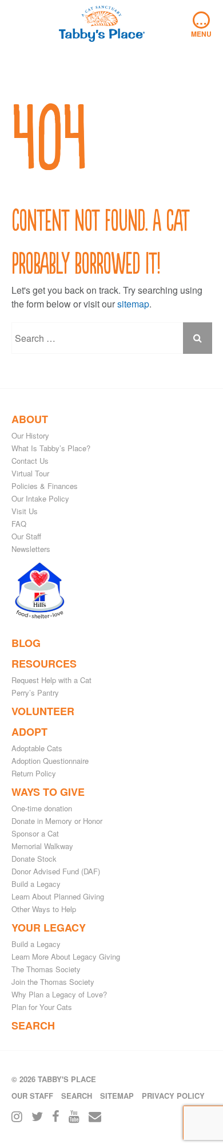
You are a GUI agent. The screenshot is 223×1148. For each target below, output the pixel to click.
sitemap (133, 303)
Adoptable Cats (36, 748)
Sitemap (117, 1095)
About (29, 419)
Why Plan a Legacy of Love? (59, 994)
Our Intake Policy (40, 498)
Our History (30, 435)
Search (33, 1025)
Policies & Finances (44, 485)
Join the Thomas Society (52, 981)
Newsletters (30, 548)
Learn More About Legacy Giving (65, 956)
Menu (201, 25)
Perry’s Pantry (35, 692)
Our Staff (26, 536)
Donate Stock (34, 858)
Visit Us (24, 511)
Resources (44, 663)
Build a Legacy (36, 883)
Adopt (29, 731)
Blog (26, 643)
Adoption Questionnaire (50, 760)
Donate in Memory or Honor (56, 820)
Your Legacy (48, 927)
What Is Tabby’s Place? (50, 448)
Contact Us (30, 460)
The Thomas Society (46, 969)
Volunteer (42, 711)
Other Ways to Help (43, 909)
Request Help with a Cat (51, 679)
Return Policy (33, 773)
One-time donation (41, 808)
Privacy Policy (173, 1095)
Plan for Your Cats (41, 1006)
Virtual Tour (30, 473)
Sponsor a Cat (35, 833)
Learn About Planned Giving (57, 896)
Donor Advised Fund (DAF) (55, 871)
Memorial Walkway (42, 846)
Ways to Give (48, 791)
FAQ (18, 523)
